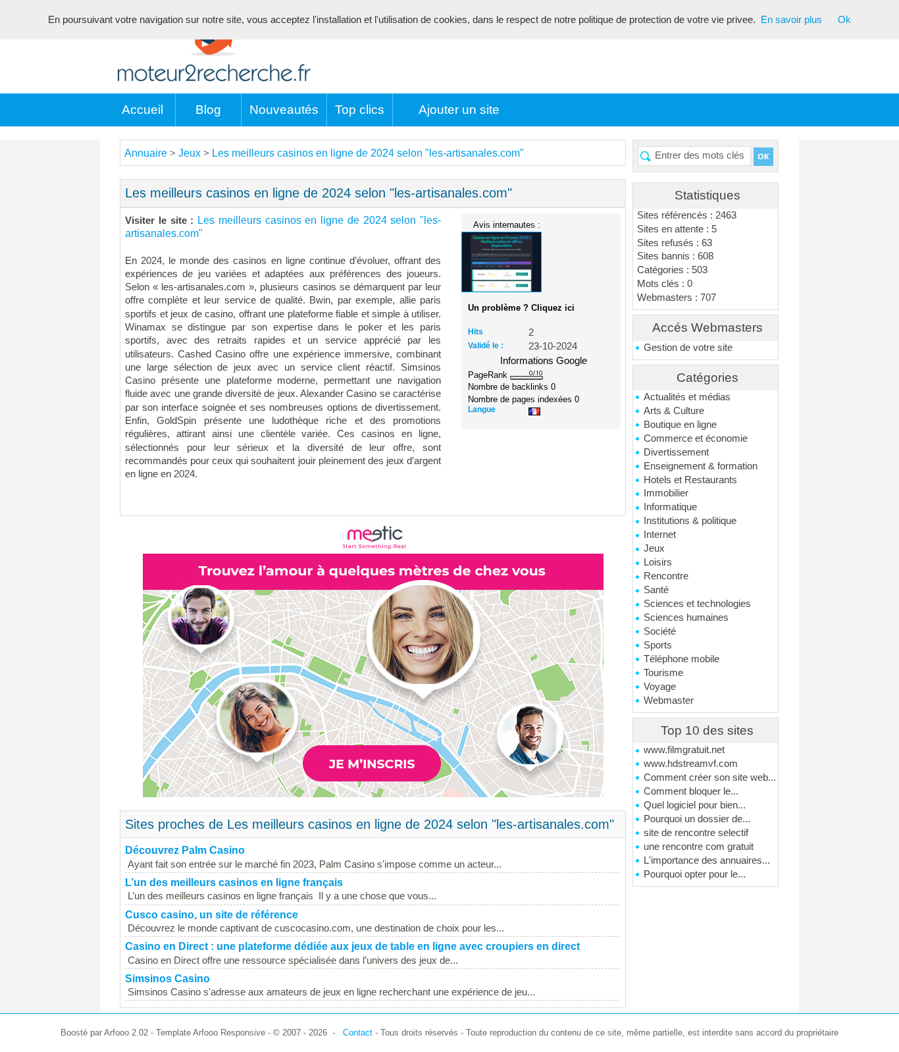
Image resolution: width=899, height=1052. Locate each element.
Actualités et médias (687, 397)
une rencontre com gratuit (699, 846)
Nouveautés (284, 110)
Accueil (142, 110)
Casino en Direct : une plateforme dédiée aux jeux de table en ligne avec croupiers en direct (352, 946)
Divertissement (676, 452)
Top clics (359, 110)
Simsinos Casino (167, 978)
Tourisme (663, 673)
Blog (208, 110)
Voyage (660, 686)
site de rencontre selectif (696, 833)
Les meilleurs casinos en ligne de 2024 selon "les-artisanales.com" (368, 153)
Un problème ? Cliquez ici (521, 308)
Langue (482, 409)
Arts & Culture (674, 411)
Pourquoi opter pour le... (695, 874)
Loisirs (658, 562)
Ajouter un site (459, 110)
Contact (357, 1033)
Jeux (654, 548)
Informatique (670, 507)
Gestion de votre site (688, 347)
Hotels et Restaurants (690, 480)
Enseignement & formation (701, 466)
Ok (844, 19)
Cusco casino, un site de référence (211, 914)
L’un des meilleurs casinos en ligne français (234, 882)
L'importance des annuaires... (707, 860)
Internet (660, 534)
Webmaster (669, 700)
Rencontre (666, 576)
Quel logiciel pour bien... (695, 805)
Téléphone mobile (681, 659)
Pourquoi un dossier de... (697, 819)
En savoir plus (791, 19)
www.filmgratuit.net (684, 750)
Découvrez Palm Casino (185, 850)
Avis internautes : (506, 224)
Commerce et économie (696, 438)
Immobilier (666, 493)
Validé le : (485, 346)
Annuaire (145, 153)
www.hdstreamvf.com (691, 763)
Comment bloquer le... (691, 791)
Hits (475, 332)
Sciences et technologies (697, 603)
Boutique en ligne (680, 424)
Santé (656, 590)
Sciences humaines (686, 617)
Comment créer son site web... (710, 777)
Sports (658, 645)
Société (660, 631)
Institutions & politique (690, 520)
